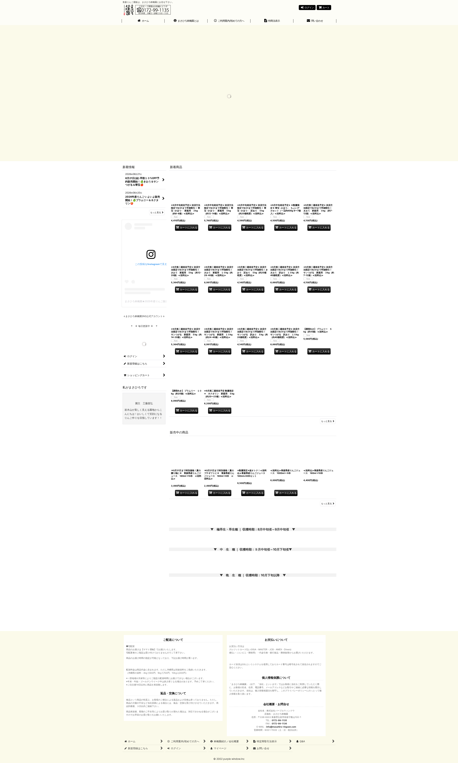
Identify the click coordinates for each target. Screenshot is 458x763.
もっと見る (326, 421)
